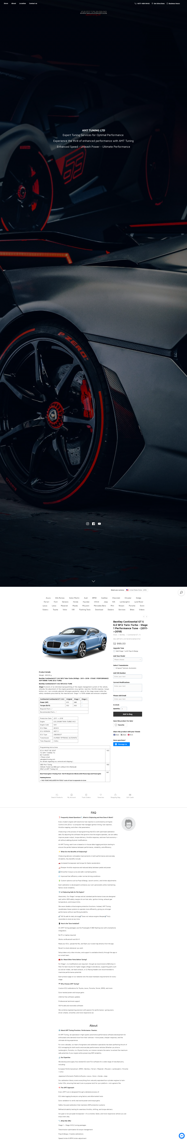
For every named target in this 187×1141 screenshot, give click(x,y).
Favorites (101, 797)
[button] (120, 725)
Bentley (122, 635)
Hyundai (86, 602)
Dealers (111, 610)
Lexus (45, 606)
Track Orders (86, 797)
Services (122, 610)
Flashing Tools (84, 610)
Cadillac (104, 598)
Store (6, 3)
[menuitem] (143, 616)
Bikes (132, 610)
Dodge (138, 598)
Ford (55, 602)
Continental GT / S (133, 635)
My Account (71, 797)
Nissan (121, 606)
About (13, 3)
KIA (113, 602)
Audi (86, 598)
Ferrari (46, 602)
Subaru (45, 610)
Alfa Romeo (59, 598)
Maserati (64, 606)
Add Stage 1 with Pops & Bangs (127, 651)
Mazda (75, 606)
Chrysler (128, 598)
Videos (141, 610)
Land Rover (138, 602)
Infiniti (96, 602)
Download (99, 610)
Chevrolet (116, 598)
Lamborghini (125, 602)
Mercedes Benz (100, 606)
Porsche (132, 606)
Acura (48, 598)
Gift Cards (130, 797)
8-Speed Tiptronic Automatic (126, 668)
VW (73, 610)
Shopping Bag (115, 797)
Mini (112, 606)
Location (22, 3)
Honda (75, 602)
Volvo (65, 610)
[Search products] (181, 592)
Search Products (57, 797)
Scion (142, 606)
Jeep (106, 602)
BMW (94, 598)
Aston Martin (74, 598)
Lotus (54, 606)
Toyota (55, 610)
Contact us (33, 3)
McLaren (85, 606)
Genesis (65, 602)
